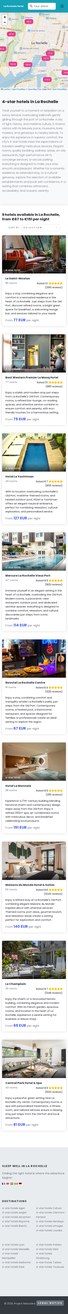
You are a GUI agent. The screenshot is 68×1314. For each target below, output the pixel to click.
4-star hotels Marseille (15, 1249)
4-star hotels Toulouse (50, 1267)
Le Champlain (15, 984)
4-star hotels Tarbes (48, 1262)
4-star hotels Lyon (13, 1244)
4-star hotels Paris (13, 1267)
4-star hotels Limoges (49, 1226)
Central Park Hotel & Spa (23, 1083)
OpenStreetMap (59, 89)
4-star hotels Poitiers (49, 1244)
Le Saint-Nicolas (17, 278)
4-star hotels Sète (47, 1249)
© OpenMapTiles (34, 89)
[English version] (7, 1185)
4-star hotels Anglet (14, 1212)
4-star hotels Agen (13, 1208)
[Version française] (3, 1185)
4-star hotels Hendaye (50, 1221)
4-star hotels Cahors (49, 1208)
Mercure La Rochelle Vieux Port (27, 576)
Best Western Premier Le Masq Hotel (31, 377)
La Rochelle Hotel (13, 6)
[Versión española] (11, 1185)
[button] (50, 54)
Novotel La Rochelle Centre (25, 683)
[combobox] (40, 227)
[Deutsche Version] (20, 1185)
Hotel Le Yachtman (19, 477)
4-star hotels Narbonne (16, 1262)
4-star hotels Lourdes (49, 1230)
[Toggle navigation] (62, 6)
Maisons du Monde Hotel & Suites (29, 885)
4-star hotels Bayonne (15, 1221)
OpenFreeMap (18, 89)
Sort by (14, 227)
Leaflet (6, 89)
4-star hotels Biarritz (14, 1226)
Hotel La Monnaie (18, 786)
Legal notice (50, 1302)
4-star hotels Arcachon (16, 1217)
